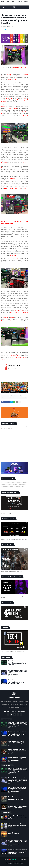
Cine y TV (13, 482)
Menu (3, 7)
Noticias (18, 397)
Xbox (23, 486)
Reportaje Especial (21, 484)
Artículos (7, 11)
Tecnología (24, 397)
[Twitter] (5, 29)
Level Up (9, 397)
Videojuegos (18, 486)
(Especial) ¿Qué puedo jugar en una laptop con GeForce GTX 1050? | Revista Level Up (17, 817)
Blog (8, 395)
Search (26, 7)
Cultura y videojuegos (14, 395)
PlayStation (15, 484)
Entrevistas (19, 482)
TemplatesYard (15, 859)
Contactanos (21, 862)
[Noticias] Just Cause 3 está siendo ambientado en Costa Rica (16, 832)
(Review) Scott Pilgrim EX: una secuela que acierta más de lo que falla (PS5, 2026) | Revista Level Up (17, 759)
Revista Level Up (5, 486)
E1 (20, 395)
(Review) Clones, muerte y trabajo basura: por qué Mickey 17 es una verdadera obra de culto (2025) (16, 742)
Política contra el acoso (18, 863)
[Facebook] (3, 29)
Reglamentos (9, 863)
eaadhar (14, 860)
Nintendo (24, 482)
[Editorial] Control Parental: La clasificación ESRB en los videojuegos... (17, 824)
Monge (14, 397)
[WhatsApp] (14, 402)
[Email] (7, 29)
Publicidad (25, 1)
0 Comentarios (11, 26)
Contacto (19, 1)
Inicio (2, 1)
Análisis (3, 482)
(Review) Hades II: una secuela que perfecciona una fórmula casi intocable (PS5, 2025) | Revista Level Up (17, 751)
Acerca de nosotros (10, 1)
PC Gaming (9, 484)
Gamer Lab (4, 397)
